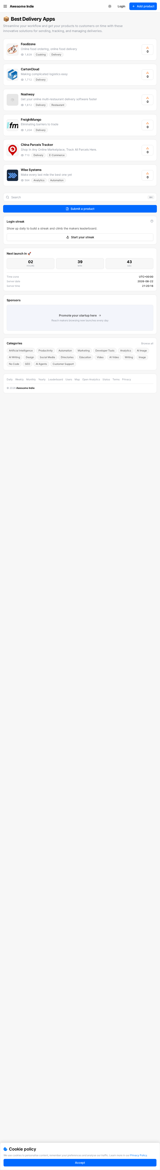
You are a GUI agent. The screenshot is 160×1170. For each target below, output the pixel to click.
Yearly (42, 379)
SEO (27, 363)
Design (30, 357)
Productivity (46, 350)
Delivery (56, 54)
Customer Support (63, 363)
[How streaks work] (151, 221)
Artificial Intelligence (21, 350)
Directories (67, 357)
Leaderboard (55, 379)
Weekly (19, 379)
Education (85, 357)
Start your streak (82, 237)
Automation (57, 180)
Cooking (41, 54)
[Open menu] (5, 6)
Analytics (39, 180)
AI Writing (14, 357)
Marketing (84, 350)
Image (142, 357)
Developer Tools (104, 350)
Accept (80, 1162)
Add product (145, 6)
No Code (14, 363)
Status (106, 379)
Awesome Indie (22, 6)
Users (68, 379)
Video (100, 357)
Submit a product (82, 208)
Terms (116, 379)
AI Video (114, 357)
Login (121, 6)
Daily (10, 379)
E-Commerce (57, 155)
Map (77, 379)
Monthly (31, 379)
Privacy (126, 379)
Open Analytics (91, 379)
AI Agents (41, 363)
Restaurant (57, 104)
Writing (129, 357)
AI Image (142, 350)
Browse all (147, 343)
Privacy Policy (138, 1155)
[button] (80, 49)
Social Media (47, 357)
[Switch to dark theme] (110, 6)
